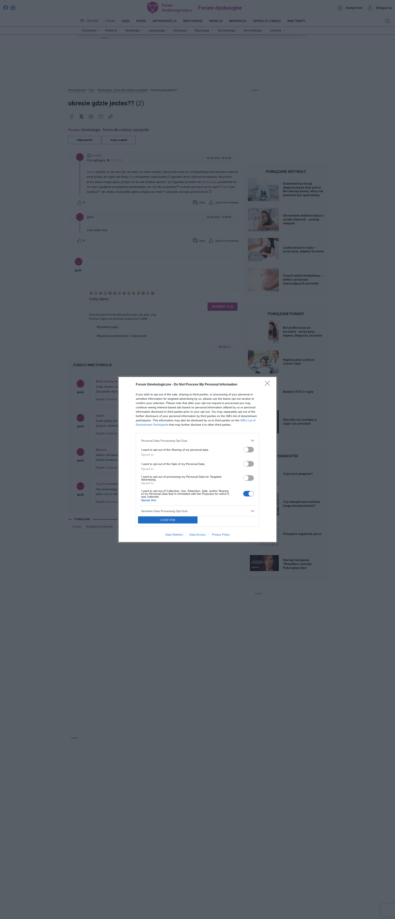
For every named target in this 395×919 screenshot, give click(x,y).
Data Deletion (174, 534)
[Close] (269, 385)
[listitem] (197, 440)
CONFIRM (167, 520)
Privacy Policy (221, 534)
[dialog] (197, 459)
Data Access (197, 534)
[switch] (248, 449)
